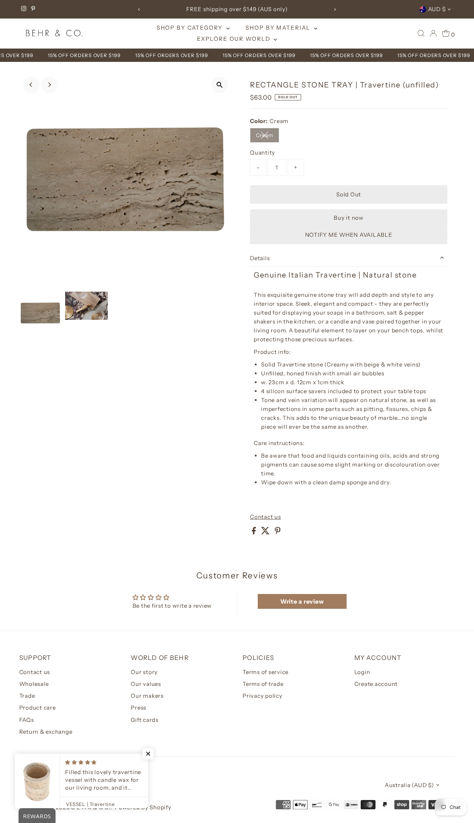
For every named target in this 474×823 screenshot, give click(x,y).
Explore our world (234, 38)
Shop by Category (190, 27)
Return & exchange (46, 731)
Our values (146, 683)
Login (362, 672)
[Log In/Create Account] (433, 33)
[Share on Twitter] (266, 532)
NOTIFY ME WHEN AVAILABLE (349, 234)
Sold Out (348, 194)
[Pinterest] (33, 9)
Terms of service (265, 672)
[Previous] (139, 9)
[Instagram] (23, 9)
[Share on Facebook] (254, 532)
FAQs (26, 719)
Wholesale (34, 683)
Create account (376, 683)
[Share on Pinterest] (278, 532)
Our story (144, 672)
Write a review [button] (302, 601)
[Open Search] (421, 33)
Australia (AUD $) (409, 785)
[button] (148, 753)
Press (138, 707)
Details (260, 258)
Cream (267, 136)
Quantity (262, 152)
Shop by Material (279, 27)
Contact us (265, 517)
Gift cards (144, 719)
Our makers (147, 695)
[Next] (335, 9)
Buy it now (349, 217)
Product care (37, 707)
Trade (27, 695)
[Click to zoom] (219, 85)
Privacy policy (263, 695)
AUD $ (437, 9)
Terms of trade (263, 683)
